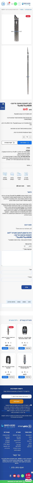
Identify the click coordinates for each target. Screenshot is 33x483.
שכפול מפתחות (17, 435)
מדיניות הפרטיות (29, 445)
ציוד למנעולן (6, 446)
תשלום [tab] (24, 302)
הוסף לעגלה (28, 348)
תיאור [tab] (28, 186)
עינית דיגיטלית (17, 448)
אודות (30, 437)
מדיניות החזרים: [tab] (11, 302)
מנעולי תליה (6, 444)
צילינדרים (18, 442)
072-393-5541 (17, 467)
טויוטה (21, 9)
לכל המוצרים (13, 320)
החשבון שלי (29, 435)
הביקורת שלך (27, 249)
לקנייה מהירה (8, 142)
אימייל (30, 277)
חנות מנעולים (28, 9)
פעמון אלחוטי (17, 450)
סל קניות (29, 441)
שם (30, 269)
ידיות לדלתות (17, 440)
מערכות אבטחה (18, 437)
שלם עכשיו (21, 348)
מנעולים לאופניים (7, 441)
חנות (30, 439)
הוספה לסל (23, 142)
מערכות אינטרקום (18, 445)
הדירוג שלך (28, 244)
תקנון (30, 443)
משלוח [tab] (18, 302)
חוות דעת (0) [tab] (20, 186)
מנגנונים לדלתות (7, 437)
